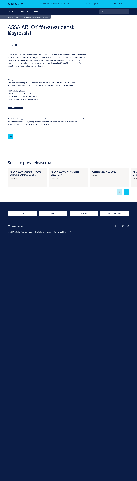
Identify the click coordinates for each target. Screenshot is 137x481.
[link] (88, 4)
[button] (15, 12)
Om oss (10, 12)
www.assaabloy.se (15, 107)
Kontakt (36, 12)
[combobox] (114, 11)
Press (23, 12)
